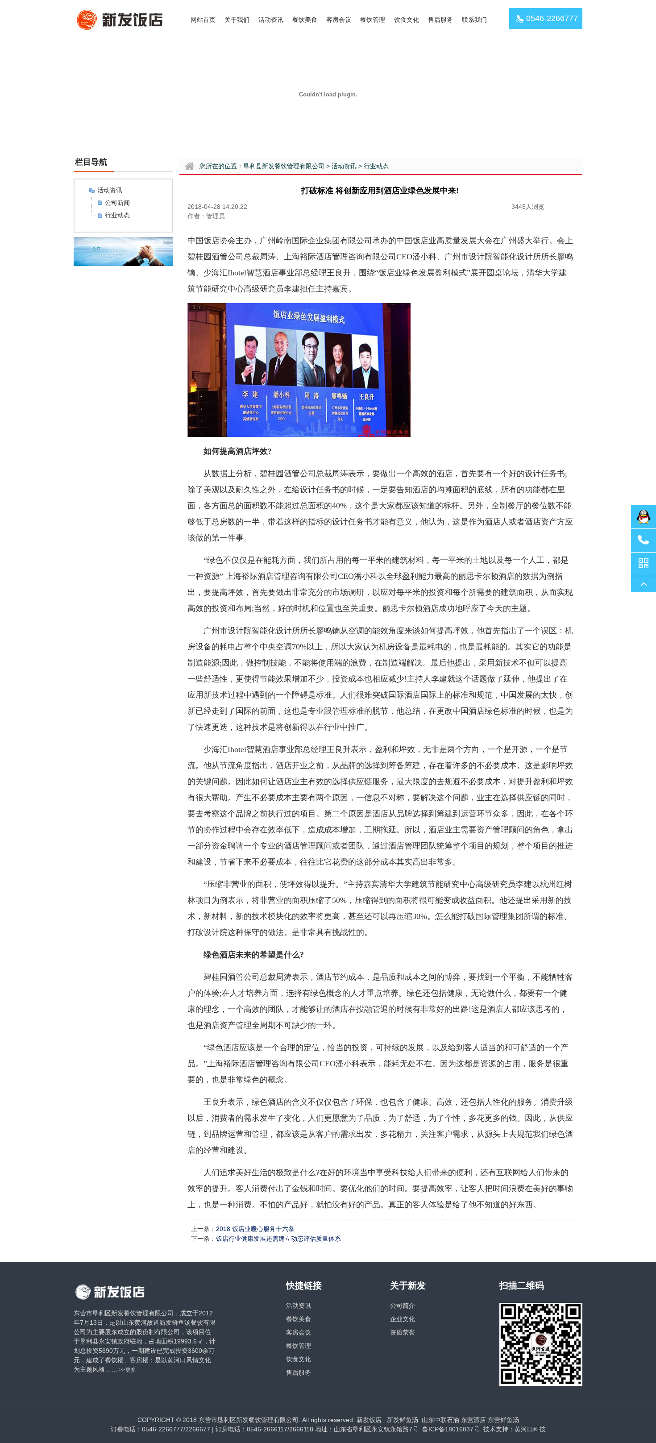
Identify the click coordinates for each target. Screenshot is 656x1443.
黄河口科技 (530, 1429)
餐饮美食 (304, 19)
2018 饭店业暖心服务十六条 (255, 1228)
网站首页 (203, 19)
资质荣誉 (402, 1332)
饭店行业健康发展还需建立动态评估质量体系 (278, 1238)
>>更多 (127, 1370)
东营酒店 (473, 1419)
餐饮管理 (372, 19)
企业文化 (402, 1318)
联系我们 (474, 19)
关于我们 (236, 19)
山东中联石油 (440, 1419)
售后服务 (440, 19)
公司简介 (402, 1305)
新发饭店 (369, 1419)
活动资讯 (270, 19)
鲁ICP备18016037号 (450, 1429)
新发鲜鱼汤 (402, 1419)
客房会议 (338, 19)
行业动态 (117, 215)
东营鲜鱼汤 (503, 1419)
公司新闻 (117, 202)
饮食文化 (406, 19)
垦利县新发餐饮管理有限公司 (283, 166)
